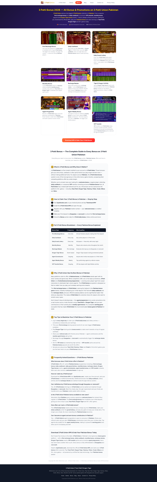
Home (62, 475)
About (91, 2)
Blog (85, 2)
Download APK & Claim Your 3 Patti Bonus (78, 140)
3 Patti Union (62, 2)
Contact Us (100, 2)
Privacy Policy (111, 2)
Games (71, 2)
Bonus (78, 2)
